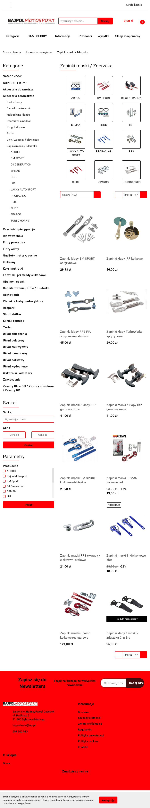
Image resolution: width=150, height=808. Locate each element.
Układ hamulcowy (15, 353)
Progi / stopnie (16, 127)
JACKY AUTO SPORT (23, 189)
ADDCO (15, 152)
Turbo (7, 327)
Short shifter (12, 314)
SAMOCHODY (38, 36)
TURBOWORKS (20, 220)
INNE (14, 177)
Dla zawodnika (13, 236)
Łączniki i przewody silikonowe (25, 275)
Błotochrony (14, 102)
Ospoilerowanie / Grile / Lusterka (26, 288)
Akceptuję (108, 800)
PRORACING (18, 195)
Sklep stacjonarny (127, 36)
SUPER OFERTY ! (15, 83)
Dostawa (83, 712)
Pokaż (28, 504)
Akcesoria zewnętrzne (19, 96)
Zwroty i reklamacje (90, 723)
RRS (13, 202)
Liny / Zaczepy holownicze (23, 139)
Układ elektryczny (16, 347)
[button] (86, 704)
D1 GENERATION (21, 164)
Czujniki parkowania (19, 108)
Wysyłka (103, 36)
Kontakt (83, 747)
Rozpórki (9, 308)
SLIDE (14, 208)
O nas (6, 763)
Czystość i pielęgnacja (19, 229)
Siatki (10, 133)
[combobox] (80, 194)
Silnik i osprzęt (14, 321)
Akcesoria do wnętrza (18, 89)
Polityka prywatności (91, 735)
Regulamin (84, 729)
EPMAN (15, 170)
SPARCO (16, 214)
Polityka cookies (88, 741)
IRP (13, 183)
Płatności (85, 36)
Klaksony (9, 262)
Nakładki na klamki (18, 114)
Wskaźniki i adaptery (18, 373)
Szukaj (28, 445)
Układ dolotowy (14, 340)
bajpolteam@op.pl (24, 725)
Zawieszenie (12, 379)
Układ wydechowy (16, 366)
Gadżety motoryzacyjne (20, 255)
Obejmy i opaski (14, 281)
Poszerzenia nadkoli (19, 120)
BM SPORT (17, 158)
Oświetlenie (11, 295)
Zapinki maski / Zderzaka (22, 145)
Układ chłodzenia (15, 334)
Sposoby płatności (89, 717)
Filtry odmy (11, 249)
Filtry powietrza (14, 242)
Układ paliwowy (14, 360)
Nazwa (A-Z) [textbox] (69, 194)
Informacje (63, 36)
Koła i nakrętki (13, 268)
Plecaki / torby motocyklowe (23, 301)
